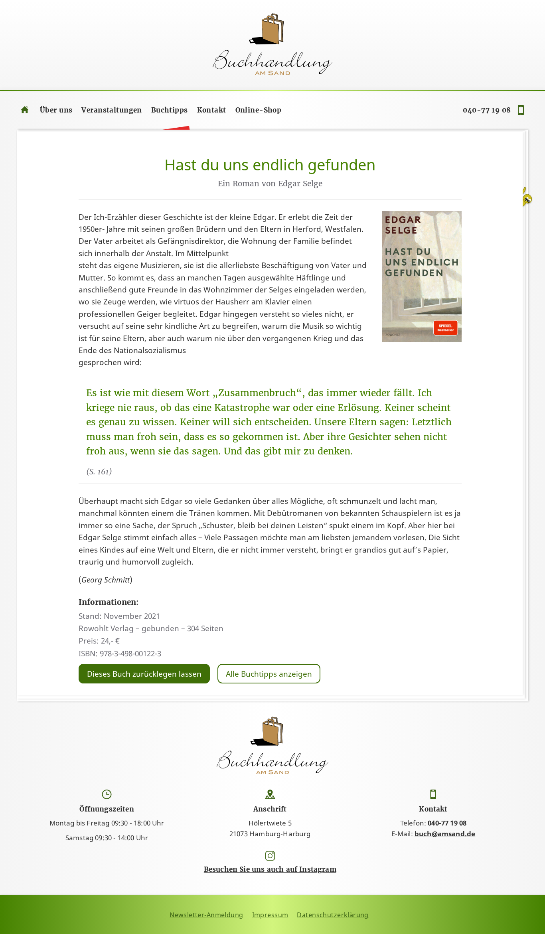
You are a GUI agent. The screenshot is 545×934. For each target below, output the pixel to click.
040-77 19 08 (487, 110)
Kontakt (211, 110)
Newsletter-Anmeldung (206, 914)
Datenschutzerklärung (333, 914)
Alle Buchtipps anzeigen (269, 673)
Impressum (270, 914)
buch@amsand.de (445, 833)
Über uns (56, 110)
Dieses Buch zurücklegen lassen (144, 673)
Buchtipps (169, 110)
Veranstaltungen (111, 110)
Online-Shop (258, 110)
